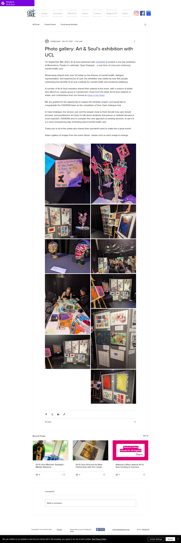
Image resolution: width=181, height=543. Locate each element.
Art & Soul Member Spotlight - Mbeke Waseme (50, 465)
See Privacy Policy (99, 539)
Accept (170, 539)
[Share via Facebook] (46, 414)
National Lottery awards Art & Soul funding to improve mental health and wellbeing (130, 465)
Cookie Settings (156, 539)
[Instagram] (136, 13)
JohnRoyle (145, 529)
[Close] (178, 539)
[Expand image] (67, 174)
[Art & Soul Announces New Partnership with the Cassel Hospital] (90, 450)
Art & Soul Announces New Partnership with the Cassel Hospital (89, 465)
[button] (149, 13)
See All (145, 436)
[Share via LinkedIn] (58, 414)
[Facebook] (142, 13)
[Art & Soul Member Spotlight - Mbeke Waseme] (50, 450)
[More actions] (134, 41)
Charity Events (50, 24)
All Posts (36, 24)
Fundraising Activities (69, 24)
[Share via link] (64, 414)
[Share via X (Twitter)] (52, 414)
